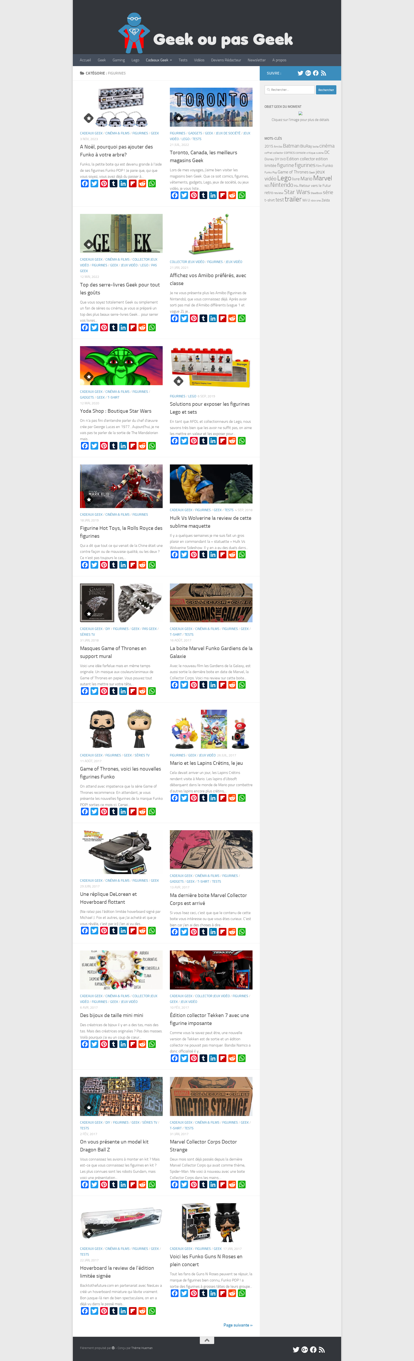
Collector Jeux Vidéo (187, 262)
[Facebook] (316, 73)
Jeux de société (228, 133)
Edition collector (301, 158)
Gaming (119, 60)
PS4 (296, 186)
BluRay (306, 146)
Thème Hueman (142, 1348)
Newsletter (257, 60)
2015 (268, 146)
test (280, 200)
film (319, 166)
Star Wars (297, 192)
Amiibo (278, 146)
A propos (279, 60)
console (300, 152)
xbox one (316, 200)
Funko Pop (270, 172)
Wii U (306, 200)
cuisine (320, 152)
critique (310, 152)
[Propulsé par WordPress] (113, 1348)
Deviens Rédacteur (226, 60)
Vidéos (199, 60)
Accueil (85, 60)
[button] (121, 107)
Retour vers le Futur (315, 185)
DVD (283, 159)
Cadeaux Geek (157, 60)
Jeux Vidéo (129, 265)
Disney (269, 159)
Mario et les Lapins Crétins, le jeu (206, 763)
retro (268, 192)
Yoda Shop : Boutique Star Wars (115, 411)
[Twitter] (300, 73)
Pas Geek (149, 629)
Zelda (326, 200)
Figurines (140, 133)
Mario (306, 179)
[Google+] (308, 73)
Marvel (322, 178)
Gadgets (195, 133)
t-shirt (269, 200)
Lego (135, 60)
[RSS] (323, 73)
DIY (107, 629)
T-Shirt (113, 397)
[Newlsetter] (331, 73)
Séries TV (87, 635)
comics (289, 152)
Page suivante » (238, 1325)
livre (296, 179)
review (278, 193)
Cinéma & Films (117, 133)
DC (327, 152)
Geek (102, 60)
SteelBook (316, 193)
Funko (327, 165)
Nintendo (281, 184)
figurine (285, 165)
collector (278, 152)
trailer (293, 199)
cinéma (326, 146)
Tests (183, 60)
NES (267, 186)
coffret (268, 152)
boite (316, 146)
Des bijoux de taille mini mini (111, 1015)
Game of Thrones (293, 172)
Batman (291, 146)
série (328, 192)
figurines (305, 164)
